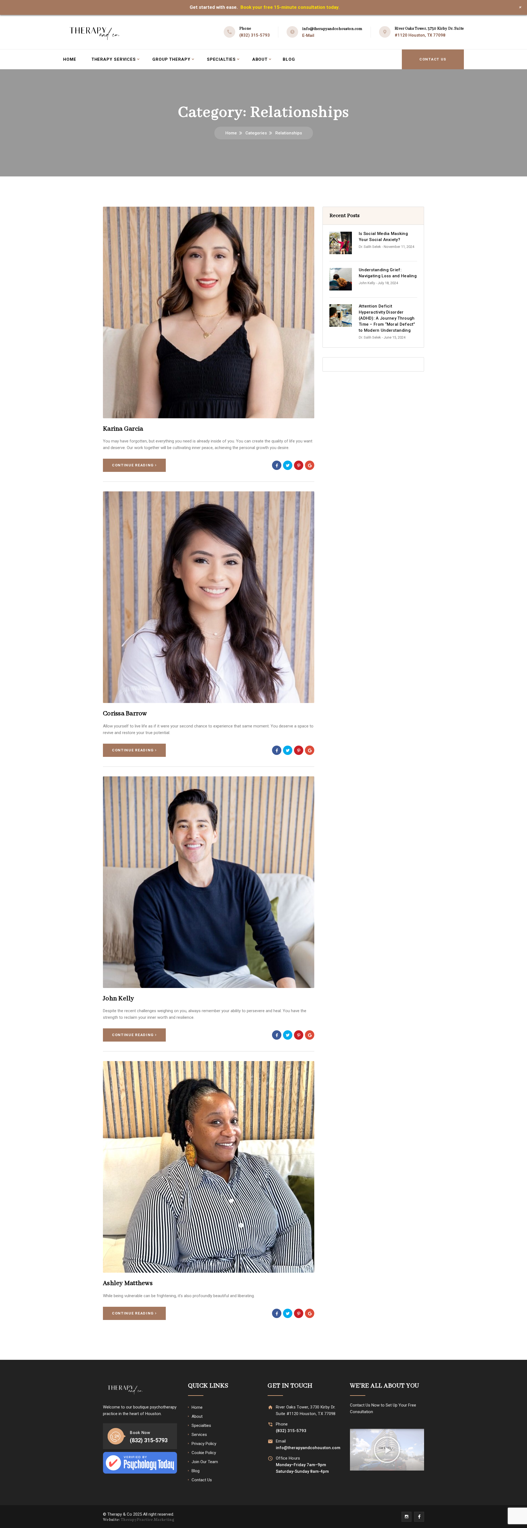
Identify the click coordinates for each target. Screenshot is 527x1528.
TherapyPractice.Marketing (147, 1519)
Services (199, 1434)
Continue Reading (133, 465)
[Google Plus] (309, 465)
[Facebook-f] (419, 1517)
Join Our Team (205, 1461)
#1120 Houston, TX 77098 (420, 35)
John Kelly (118, 999)
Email (281, 1441)
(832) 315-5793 (254, 35)
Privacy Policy (204, 1443)
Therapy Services (113, 59)
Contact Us (432, 59)
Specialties (221, 59)
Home (69, 59)
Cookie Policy (204, 1452)
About (260, 59)
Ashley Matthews (128, 1283)
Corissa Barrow (125, 714)
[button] (387, 1449)
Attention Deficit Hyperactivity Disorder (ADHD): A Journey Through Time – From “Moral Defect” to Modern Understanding (387, 318)
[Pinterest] (298, 465)
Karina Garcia (123, 429)
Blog (289, 59)
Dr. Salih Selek (370, 247)
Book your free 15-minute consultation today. (290, 7)
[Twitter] (287, 465)
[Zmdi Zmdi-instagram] (406, 1517)
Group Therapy (171, 59)
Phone (282, 1424)
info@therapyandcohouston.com (332, 28)
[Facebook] (276, 465)
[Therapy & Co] (94, 32)
